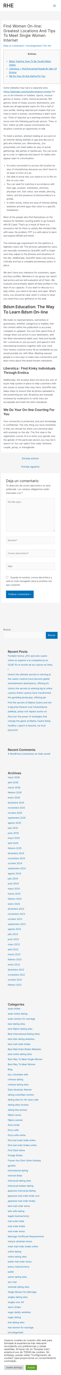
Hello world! (44, 754)
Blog (10, 1069)
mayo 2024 (14, 888)
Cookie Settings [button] (14, 1367)
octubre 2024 (15, 863)
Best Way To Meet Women (21, 1064)
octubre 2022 (15, 979)
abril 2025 (13, 843)
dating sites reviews (18, 1104)
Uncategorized (33, 45)
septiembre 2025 (17, 817)
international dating (18, 1170)
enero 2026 (14, 797)
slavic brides (14, 1307)
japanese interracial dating (21, 1190)
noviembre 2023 (16, 914)
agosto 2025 (14, 823)
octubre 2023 (15, 919)
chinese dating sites (18, 1084)
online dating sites (17, 1256)
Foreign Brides (15, 1155)
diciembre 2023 (16, 909)
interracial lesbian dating (20, 1185)
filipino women (15, 1120)
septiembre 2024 (17, 868)
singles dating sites (18, 1297)
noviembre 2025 (16, 807)
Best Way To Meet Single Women (25, 1059)
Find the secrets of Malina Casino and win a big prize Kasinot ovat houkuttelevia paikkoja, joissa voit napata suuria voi (30, 707)
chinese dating (15, 1079)
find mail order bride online (21, 1140)
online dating (14, 1251)
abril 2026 (13, 782)
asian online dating (17, 1013)
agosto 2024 (14, 873)
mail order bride (16, 1221)
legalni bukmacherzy (18, 1216)
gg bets (12, 1165)
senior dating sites (17, 1277)
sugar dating (14, 1317)
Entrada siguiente (30, 466)
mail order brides (16, 1226)
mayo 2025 (14, 838)
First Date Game (16, 1150)
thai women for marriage (21, 1327)
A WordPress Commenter (21, 754)
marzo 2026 (14, 787)
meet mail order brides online (23, 1246)
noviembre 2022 (16, 974)
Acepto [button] (31, 1367)
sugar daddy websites (19, 1312)
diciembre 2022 (16, 969)
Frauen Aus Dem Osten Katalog (24, 1160)
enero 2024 (14, 904)
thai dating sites (16, 1322)
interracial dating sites (19, 1180)
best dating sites (16, 1024)
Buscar (7, 629)
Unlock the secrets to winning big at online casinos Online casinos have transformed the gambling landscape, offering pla (30, 693)
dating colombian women (21, 1094)
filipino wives (14, 1115)
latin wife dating (16, 1211)
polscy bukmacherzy (18, 1266)
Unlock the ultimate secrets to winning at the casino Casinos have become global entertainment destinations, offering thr (29, 679)
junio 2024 (13, 883)
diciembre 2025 (16, 802)
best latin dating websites (21, 1039)
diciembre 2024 (16, 853)
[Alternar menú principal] (54, 5)
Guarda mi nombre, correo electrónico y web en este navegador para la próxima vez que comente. (29, 581)
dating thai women (17, 1110)
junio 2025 (13, 833)
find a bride (14, 1125)
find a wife (13, 1130)
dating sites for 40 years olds (23, 1099)
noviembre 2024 (16, 858)
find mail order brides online (22, 1145)
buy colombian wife (18, 1074)
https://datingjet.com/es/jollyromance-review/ (27, 91)
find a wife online (17, 1135)
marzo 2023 (14, 954)
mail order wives (16, 1231)
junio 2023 (13, 939)
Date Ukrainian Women (20, 1089)
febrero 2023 (15, 959)
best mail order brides (19, 1044)
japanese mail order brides (21, 1201)
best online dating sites (20, 1054)
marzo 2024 (14, 893)
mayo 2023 (14, 944)
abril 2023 (13, 949)
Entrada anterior (30, 458)
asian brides (14, 1008)
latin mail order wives (19, 1206)
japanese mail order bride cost (23, 1196)
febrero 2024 (15, 898)
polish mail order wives (20, 1261)
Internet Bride (15, 1175)
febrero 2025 (14, 848)
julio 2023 (13, 934)
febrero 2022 (14, 984)
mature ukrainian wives (20, 1241)
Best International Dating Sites (24, 1034)
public (11, 1271)
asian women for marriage (21, 1018)
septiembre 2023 (17, 924)
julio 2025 (13, 828)
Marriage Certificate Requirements (26, 1236)
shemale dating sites (18, 1287)
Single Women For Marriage (22, 1292)
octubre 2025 (15, 813)
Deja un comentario (13, 45)
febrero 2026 (15, 792)
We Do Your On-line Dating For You (27, 76)
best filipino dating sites (20, 1029)
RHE (8, 5)
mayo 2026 (14, 777)
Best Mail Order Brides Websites (24, 1049)
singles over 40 (16, 1302)
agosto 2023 (14, 929)
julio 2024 (13, 878)
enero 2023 (14, 964)
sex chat (12, 1282)
